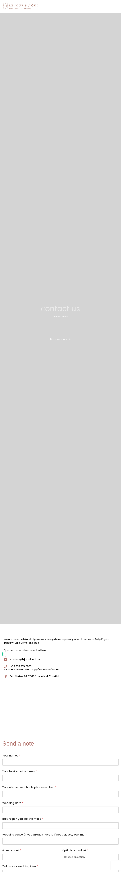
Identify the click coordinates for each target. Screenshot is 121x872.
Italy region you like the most (22, 818)
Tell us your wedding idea (20, 866)
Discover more (58, 339)
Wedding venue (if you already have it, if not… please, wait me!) (44, 834)
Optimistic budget (75, 850)
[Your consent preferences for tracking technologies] (3, 654)
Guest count (11, 850)
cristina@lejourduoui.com (26, 659)
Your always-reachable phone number (29, 787)
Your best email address (19, 771)
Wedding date (12, 803)
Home (56, 316)
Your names (11, 755)
